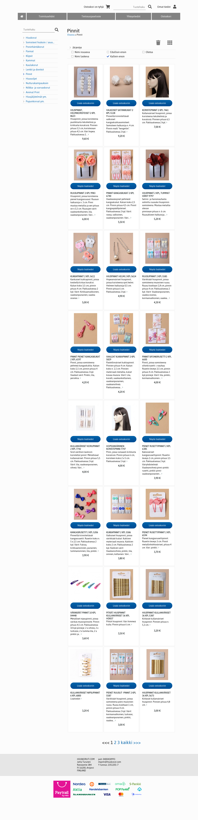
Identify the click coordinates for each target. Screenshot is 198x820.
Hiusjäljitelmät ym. (36, 96)
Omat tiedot (163, 6)
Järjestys (77, 47)
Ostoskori (166, 16)
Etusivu (71, 35)
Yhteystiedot (133, 16)
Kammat (30, 60)
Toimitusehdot (46, 16)
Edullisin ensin (118, 52)
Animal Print (32, 92)
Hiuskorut (31, 37)
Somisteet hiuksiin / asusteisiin (40, 42)
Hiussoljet (31, 78)
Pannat (30, 51)
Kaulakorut (32, 65)
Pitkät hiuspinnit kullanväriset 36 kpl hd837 (117, 615)
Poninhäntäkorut (35, 46)
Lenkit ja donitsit (35, 69)
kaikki (126, 742)
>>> (137, 742)
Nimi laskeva (82, 56)
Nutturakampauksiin (37, 83)
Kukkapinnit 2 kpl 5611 (82, 276)
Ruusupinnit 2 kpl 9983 (82, 193)
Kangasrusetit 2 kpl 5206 (84, 532)
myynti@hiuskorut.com (109, 762)
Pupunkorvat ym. (35, 101)
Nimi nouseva (82, 52)
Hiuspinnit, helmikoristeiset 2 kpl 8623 (82, 113)
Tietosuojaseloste (91, 16)
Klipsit (29, 56)
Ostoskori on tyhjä (94, 6)
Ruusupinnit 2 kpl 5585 (154, 276)
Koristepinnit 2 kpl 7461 (155, 110)
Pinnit (29, 74)
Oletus (149, 52)
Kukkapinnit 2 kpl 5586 (118, 532)
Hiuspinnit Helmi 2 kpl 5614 (121, 276)
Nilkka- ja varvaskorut (38, 87)
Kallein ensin (117, 56)
